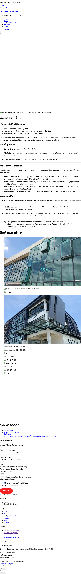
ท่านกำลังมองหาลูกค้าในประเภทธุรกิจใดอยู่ (13, 467)
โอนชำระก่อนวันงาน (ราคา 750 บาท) (16, 483)
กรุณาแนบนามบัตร (6, 471)
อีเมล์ (2, 464)
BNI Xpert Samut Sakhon (10, 11)
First (17, 452)
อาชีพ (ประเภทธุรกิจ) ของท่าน (10, 459)
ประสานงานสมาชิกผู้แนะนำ (13, 485)
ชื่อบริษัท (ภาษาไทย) (7, 457)
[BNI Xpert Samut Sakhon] (4, 7)
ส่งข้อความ (6, 491)
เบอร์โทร (3, 462)
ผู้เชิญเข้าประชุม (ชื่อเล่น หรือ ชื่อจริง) (12, 469)
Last (17, 455)
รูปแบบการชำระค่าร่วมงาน (9, 479)
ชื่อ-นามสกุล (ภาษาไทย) (8, 450)
